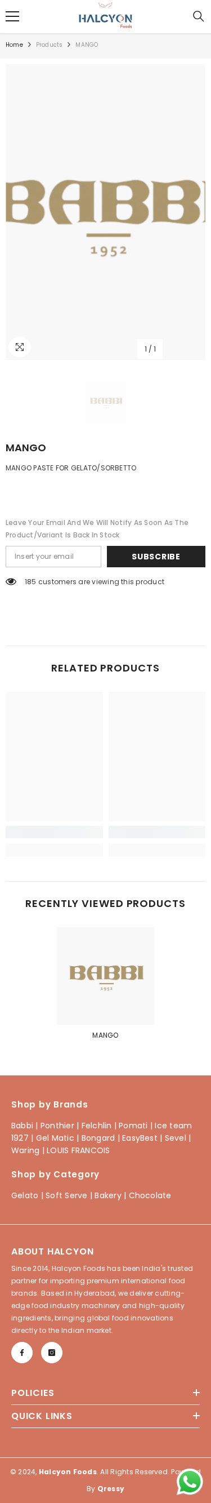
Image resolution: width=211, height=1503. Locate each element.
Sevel (175, 1138)
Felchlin (97, 1125)
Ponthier (57, 1125)
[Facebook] (22, 1352)
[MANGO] (105, 976)
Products (49, 45)
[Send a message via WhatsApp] (189, 1481)
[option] (105, 212)
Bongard (98, 1138)
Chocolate (150, 1195)
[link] (54, 832)
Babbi (22, 1125)
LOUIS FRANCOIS (78, 1150)
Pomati (133, 1125)
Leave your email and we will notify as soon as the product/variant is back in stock (97, 529)
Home (14, 45)
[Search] (198, 16)
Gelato (24, 1195)
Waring (25, 1150)
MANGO (105, 1035)
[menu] (12, 16)
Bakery (108, 1195)
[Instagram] (51, 1352)
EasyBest (140, 1138)
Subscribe (156, 556)
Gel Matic (55, 1138)
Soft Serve (66, 1195)
